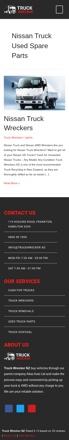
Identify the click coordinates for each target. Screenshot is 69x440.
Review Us (9, 435)
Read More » (12, 183)
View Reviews (27, 435)
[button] (59, 10)
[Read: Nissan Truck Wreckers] (34, 92)
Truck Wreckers (13, 137)
